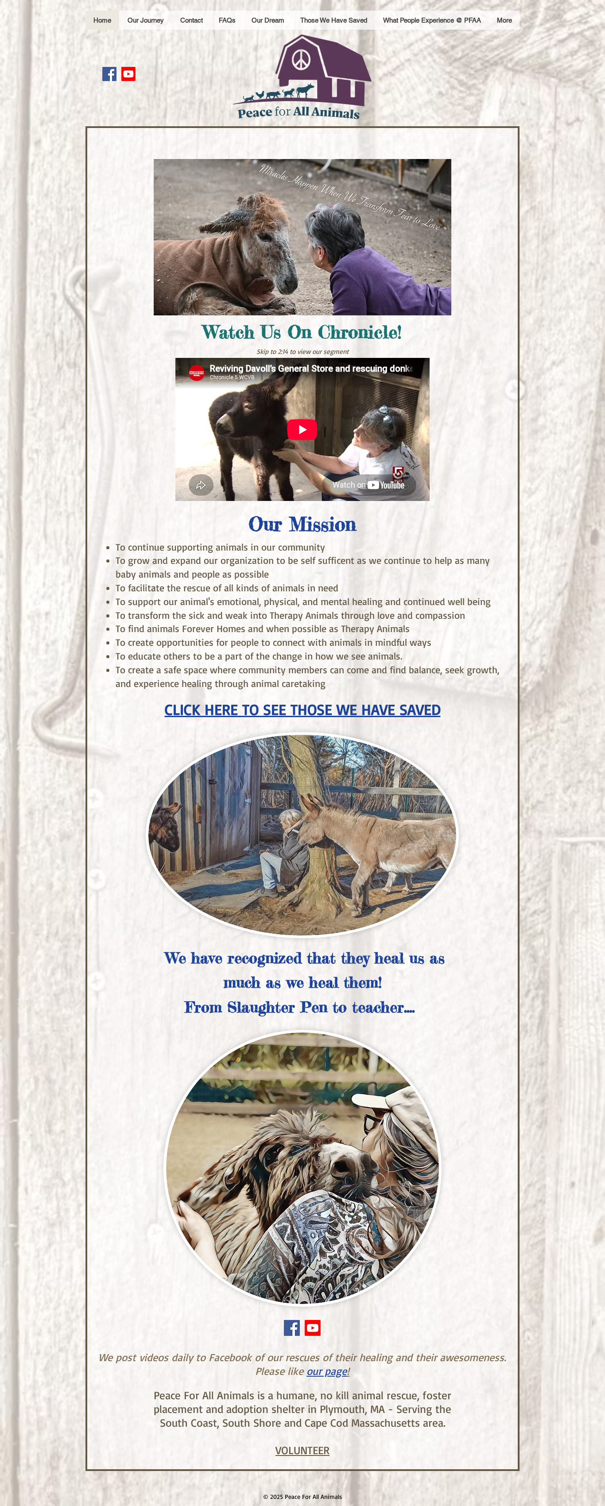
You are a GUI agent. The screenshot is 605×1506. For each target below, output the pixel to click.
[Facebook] (109, 74)
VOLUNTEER (302, 1450)
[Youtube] (128, 74)
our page (326, 1371)
